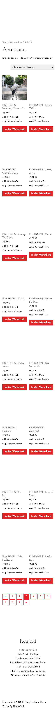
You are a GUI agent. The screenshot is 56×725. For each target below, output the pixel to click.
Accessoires (16, 42)
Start (5, 42)
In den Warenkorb (14, 129)
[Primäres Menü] (28, 23)
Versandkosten (15, 121)
